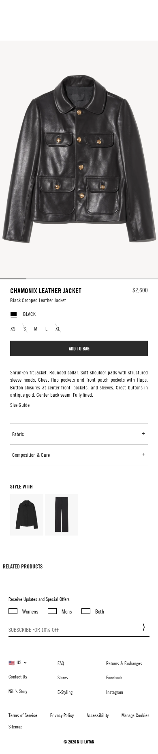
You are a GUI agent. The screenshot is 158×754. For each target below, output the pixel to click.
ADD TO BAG (79, 348)
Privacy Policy (62, 715)
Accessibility (98, 715)
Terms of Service (23, 715)
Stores (63, 677)
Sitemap (15, 726)
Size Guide (20, 405)
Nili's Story (18, 691)
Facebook (114, 677)
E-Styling (65, 692)
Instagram (114, 692)
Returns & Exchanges (124, 663)
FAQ (61, 663)
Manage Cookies (135, 715)
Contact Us (18, 676)
